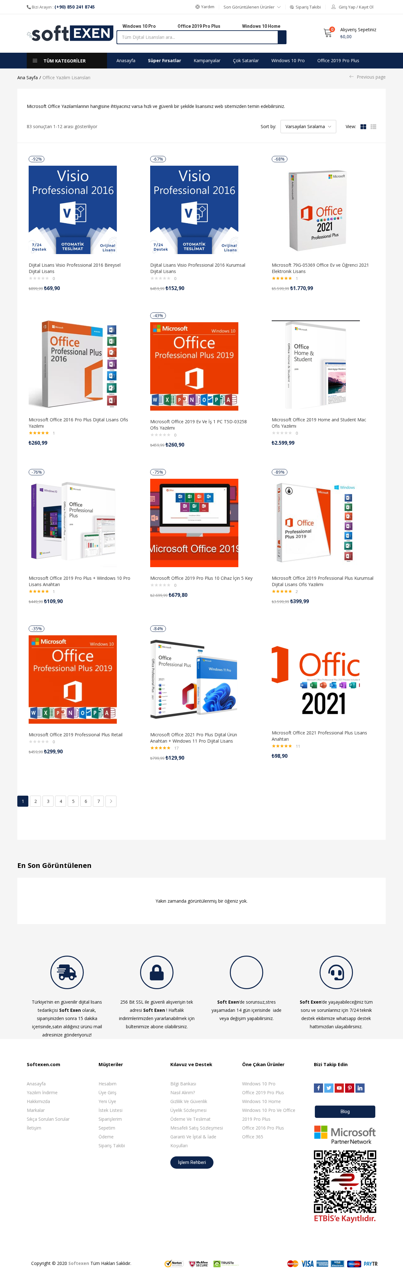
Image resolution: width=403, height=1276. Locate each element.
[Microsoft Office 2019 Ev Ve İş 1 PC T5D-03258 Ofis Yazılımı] (194, 366)
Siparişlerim (110, 1119)
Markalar (36, 1110)
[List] (373, 126)
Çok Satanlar (246, 60)
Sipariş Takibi (112, 1145)
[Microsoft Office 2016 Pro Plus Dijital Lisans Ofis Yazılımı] (73, 364)
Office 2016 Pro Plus (263, 1128)
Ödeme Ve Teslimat (190, 1119)
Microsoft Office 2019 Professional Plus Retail (75, 735)
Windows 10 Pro (288, 60)
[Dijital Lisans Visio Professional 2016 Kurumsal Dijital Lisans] (194, 209)
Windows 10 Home (261, 1101)
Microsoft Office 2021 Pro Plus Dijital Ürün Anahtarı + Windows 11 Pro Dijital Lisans (193, 738)
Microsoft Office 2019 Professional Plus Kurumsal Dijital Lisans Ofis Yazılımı (322, 581)
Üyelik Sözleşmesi (188, 1110)
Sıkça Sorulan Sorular (48, 1119)
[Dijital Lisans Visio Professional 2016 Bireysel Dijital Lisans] (73, 209)
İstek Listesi (110, 1110)
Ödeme (106, 1137)
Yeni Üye (107, 1101)
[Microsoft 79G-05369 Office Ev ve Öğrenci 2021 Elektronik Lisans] (316, 209)
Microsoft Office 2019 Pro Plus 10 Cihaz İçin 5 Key (201, 578)
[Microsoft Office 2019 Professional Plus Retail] (73, 679)
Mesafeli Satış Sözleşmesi (196, 1128)
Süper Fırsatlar (164, 60)
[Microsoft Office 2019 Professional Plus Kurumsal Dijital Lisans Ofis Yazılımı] (316, 522)
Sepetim (107, 1128)
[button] (205, 7)
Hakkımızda (38, 1101)
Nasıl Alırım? (182, 1092)
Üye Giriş (107, 1092)
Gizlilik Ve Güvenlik (188, 1101)
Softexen (78, 1263)
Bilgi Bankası (183, 1084)
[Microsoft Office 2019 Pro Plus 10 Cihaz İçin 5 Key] (194, 522)
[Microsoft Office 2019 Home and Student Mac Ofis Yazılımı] (316, 364)
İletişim (34, 1128)
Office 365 (252, 1137)
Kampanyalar (207, 60)
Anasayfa (125, 60)
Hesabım (107, 1084)
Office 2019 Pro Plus (338, 60)
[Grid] (363, 126)
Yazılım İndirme (42, 1092)
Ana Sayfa (27, 77)
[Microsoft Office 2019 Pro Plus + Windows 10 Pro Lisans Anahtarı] (73, 522)
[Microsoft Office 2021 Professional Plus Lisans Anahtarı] (316, 677)
